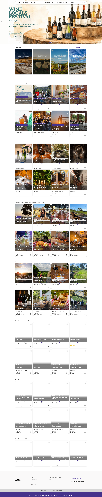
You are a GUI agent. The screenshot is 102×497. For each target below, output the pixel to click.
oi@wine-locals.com (76, 478)
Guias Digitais (72, 2)
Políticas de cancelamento (55, 477)
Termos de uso (43, 490)
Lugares (41, 2)
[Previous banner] (1, 22)
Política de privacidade (57, 490)
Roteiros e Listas (50, 2)
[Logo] (18, 3)
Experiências (33, 2)
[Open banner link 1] (51, 22)
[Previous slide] (83, 47)
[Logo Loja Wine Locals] (18, 479)
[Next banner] (101, 22)
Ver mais (78, 47)
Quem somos (34, 484)
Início (32, 477)
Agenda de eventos (62, 2)
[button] (50, 42)
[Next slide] (86, 47)
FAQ (50, 479)
